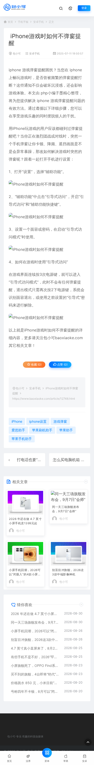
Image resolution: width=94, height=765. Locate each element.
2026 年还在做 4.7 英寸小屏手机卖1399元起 (25, 521)
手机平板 (23, 22)
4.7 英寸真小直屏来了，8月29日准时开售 (35, 648)
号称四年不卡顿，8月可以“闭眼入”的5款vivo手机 (35, 691)
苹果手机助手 (22, 439)
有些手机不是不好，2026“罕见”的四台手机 (35, 657)
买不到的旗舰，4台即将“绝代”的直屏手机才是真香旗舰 (35, 674)
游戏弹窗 (30, 69)
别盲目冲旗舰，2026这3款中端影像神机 (68, 572)
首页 (10, 22)
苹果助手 (66, 430)
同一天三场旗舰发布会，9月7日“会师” (65, 509)
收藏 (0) (35, 364)
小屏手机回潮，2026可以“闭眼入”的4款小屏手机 (25, 572)
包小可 (17, 53)
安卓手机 (38, 22)
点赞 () (61, 364)
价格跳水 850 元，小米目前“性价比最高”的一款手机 (35, 683)
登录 (84, 8)
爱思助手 (18, 430)
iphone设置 (38, 421)
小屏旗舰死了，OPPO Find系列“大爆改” (35, 665)
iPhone (19, 128)
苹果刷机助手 (42, 430)
